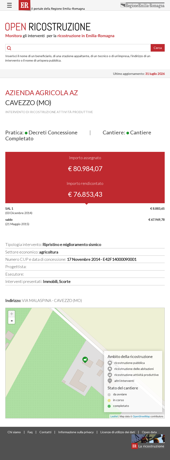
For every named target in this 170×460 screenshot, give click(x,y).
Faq (30, 432)
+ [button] (11, 314)
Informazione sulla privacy (76, 432)
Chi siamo (14, 432)
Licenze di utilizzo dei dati (117, 432)
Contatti (45, 432)
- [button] (11, 320)
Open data (149, 432)
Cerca (158, 48)
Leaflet (114, 416)
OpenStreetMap (141, 416)
